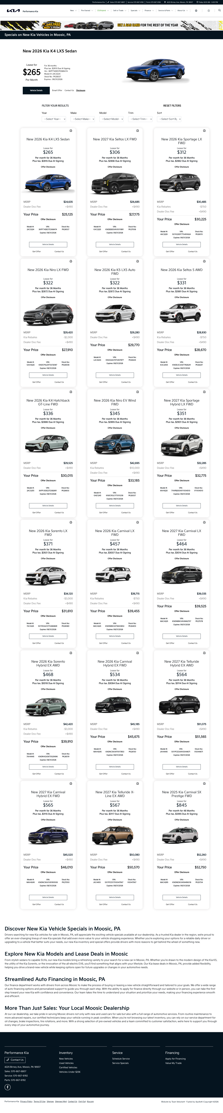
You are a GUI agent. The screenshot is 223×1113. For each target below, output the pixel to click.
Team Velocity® (178, 1102)
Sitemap (50, 1101)
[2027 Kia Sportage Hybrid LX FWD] (181, 444)
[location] (165, 2)
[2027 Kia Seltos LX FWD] (114, 183)
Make (74, 113)
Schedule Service (121, 1058)
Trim (130, 113)
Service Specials (120, 1063)
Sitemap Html (61, 1101)
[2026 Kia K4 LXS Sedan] (48, 183)
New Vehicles (66, 1058)
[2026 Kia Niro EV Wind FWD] (114, 444)
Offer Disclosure (48, 167)
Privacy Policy (26, 1101)
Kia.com (90, 1101)
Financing (172, 1053)
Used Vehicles (66, 1063)
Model (102, 113)
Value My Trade (173, 1063)
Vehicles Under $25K (70, 1072)
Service (117, 1053)
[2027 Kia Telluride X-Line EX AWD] (114, 836)
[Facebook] (8, 1087)
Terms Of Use (40, 1101)
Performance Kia (12, 1101)
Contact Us (17, 1060)
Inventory (66, 1053)
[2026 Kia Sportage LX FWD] (181, 183)
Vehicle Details (36, 90)
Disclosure (80, 90)
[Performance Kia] (23, 10)
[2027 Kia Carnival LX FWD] (181, 575)
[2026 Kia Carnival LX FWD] (114, 575)
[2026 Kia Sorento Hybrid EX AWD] (48, 705)
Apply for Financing (175, 1058)
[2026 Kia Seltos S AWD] (181, 313)
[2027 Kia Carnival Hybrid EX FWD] (48, 836)
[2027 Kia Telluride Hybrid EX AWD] (181, 705)
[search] (219, 10)
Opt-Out (82, 1101)
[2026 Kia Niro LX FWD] (48, 313)
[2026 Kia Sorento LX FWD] (48, 575)
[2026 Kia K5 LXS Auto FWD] (114, 313)
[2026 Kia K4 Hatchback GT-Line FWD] (48, 444)
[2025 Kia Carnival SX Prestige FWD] (181, 836)
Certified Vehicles (68, 1067)
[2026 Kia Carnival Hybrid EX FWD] (114, 705)
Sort (159, 113)
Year (44, 113)
